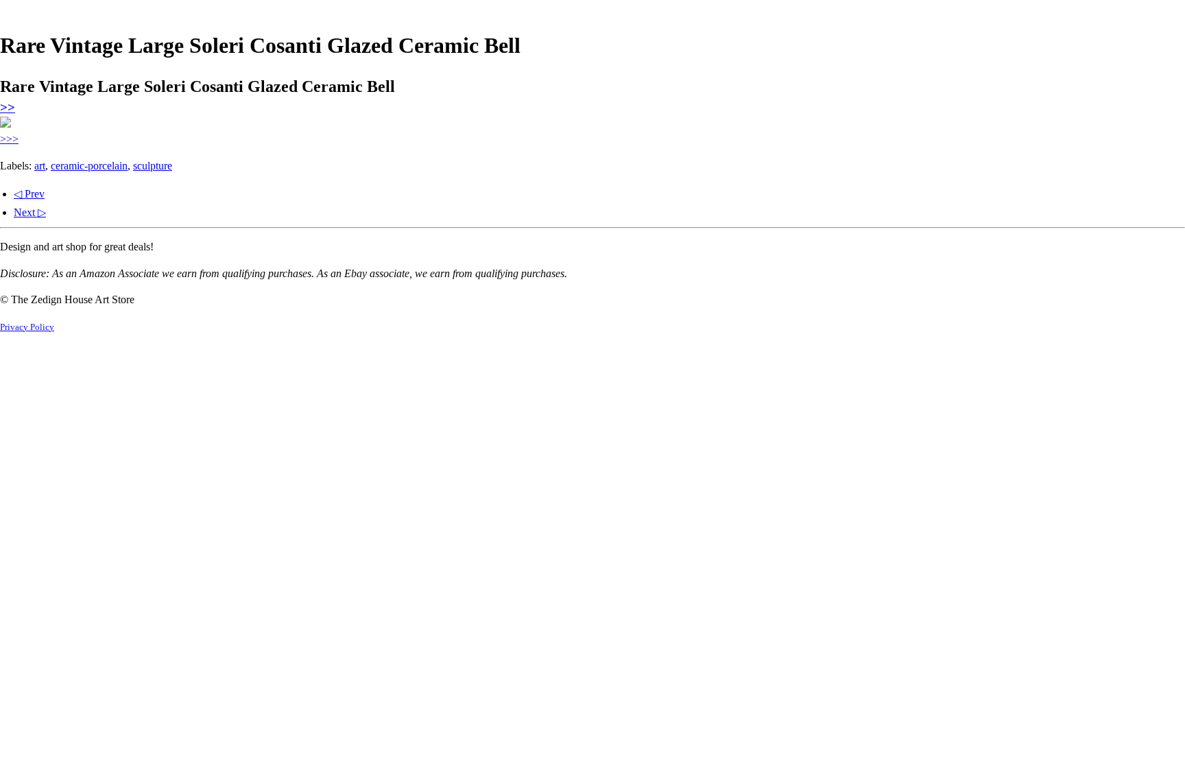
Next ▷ (30, 212)
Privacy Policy (27, 327)
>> (7, 107)
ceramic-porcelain (89, 166)
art (39, 166)
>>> (9, 139)
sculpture (152, 166)
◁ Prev (29, 194)
